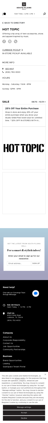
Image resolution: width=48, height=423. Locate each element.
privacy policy (20, 378)
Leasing (6, 364)
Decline (24, 418)
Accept (24, 413)
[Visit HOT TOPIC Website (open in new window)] (15, 41)
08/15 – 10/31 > (39, 102)
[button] (4, 14)
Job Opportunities (11, 346)
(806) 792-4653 (14, 320)
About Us (7, 337)
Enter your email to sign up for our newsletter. (24, 257)
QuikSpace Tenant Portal (14, 367)
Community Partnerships (14, 349)
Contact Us (8, 343)
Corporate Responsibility (14, 340)
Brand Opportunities (12, 360)
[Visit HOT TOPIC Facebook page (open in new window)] (4, 41)
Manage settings (24, 407)
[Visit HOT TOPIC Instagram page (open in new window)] (10, 41)
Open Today (18, 14)
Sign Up (36, 263)
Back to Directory (15, 23)
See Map (9, 69)
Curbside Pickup (11, 50)
